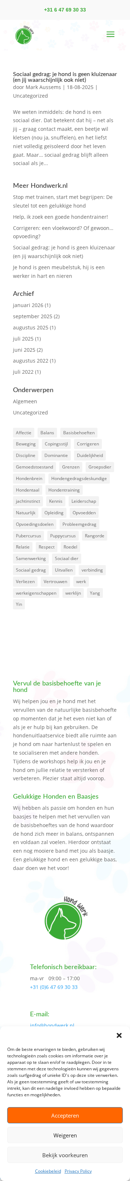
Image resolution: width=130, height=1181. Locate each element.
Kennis (55, 501)
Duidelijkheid (90, 455)
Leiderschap (84, 501)
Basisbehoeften (79, 433)
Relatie (23, 547)
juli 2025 (23, 338)
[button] (119, 1035)
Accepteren (65, 1115)
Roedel (70, 547)
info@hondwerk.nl (52, 1025)
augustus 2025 (30, 327)
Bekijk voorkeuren (65, 1155)
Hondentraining (64, 490)
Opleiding (54, 513)
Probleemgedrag (79, 524)
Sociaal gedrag (31, 570)
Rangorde (94, 536)
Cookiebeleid (48, 1171)
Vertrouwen (55, 581)
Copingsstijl (56, 444)
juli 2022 (23, 371)
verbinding (92, 570)
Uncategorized (30, 95)
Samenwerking (31, 558)
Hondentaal (27, 490)
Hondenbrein (29, 478)
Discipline (25, 455)
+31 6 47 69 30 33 (65, 10)
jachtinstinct (28, 501)
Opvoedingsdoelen (34, 524)
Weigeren (65, 1135)
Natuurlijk (25, 513)
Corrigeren (88, 444)
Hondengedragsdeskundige (79, 478)
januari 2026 (28, 305)
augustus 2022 (30, 360)
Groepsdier (99, 467)
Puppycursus (63, 536)
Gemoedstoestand (34, 467)
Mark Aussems (43, 87)
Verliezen (25, 581)
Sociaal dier (66, 558)
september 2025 (32, 316)
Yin (19, 604)
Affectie (23, 433)
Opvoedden (84, 513)
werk (81, 581)
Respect (47, 547)
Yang (95, 593)
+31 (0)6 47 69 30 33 (54, 987)
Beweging (26, 444)
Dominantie (56, 455)
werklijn (73, 593)
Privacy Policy (78, 1171)
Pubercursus (28, 536)
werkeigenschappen (36, 593)
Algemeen (25, 401)
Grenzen (70, 467)
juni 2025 (24, 349)
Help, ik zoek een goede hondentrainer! (60, 216)
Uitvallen (64, 570)
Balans (47, 433)
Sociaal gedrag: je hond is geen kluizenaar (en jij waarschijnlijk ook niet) (65, 77)
